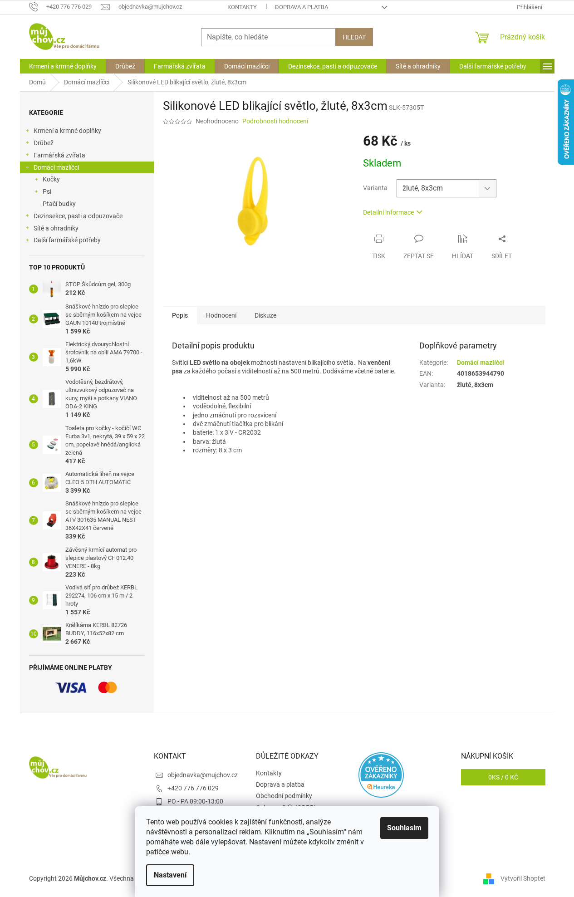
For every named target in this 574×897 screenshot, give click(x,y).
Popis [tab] (180, 315)
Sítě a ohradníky (56, 228)
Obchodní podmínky (284, 795)
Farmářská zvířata (59, 155)
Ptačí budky (59, 203)
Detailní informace (388, 212)
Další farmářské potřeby (67, 240)
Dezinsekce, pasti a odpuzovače (78, 216)
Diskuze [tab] (265, 315)
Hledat (354, 37)
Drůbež (44, 143)
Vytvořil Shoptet (522, 878)
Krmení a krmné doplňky (67, 130)
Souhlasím (404, 827)
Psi (47, 191)
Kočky (51, 179)
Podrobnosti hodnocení (275, 121)
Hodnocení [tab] (221, 315)
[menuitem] (63, 66)
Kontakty (242, 7)
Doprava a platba (301, 7)
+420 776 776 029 (193, 788)
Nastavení (170, 875)
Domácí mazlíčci (56, 167)
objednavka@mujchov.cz (202, 775)
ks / (503, 777)
